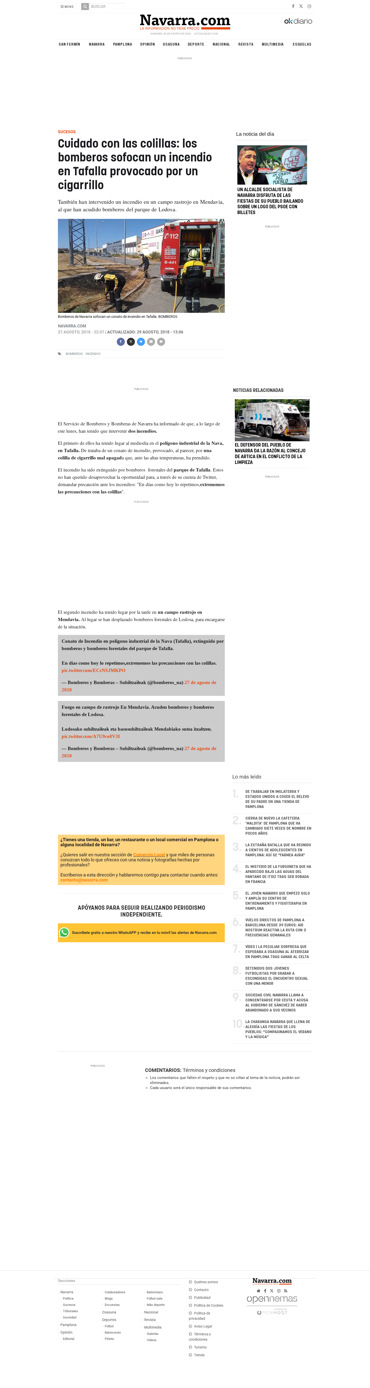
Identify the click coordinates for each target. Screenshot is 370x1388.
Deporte (196, 44)
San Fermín (69, 44)
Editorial (68, 1339)
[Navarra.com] (185, 20)
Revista (245, 44)
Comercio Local (149, 854)
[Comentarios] (161, 341)
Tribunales (70, 1311)
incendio (93, 354)
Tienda (199, 1355)
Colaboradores (115, 1292)
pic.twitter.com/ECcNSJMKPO (94, 670)
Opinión (147, 44)
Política (68, 1298)
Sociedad (69, 1317)
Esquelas (302, 44)
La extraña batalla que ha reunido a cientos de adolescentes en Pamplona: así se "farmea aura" (278, 850)
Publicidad (202, 1298)
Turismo (200, 1347)
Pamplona (122, 44)
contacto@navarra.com (84, 880)
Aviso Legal (203, 1326)
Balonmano (155, 1292)
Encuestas (112, 1305)
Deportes (109, 1320)
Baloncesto (113, 1332)
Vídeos (152, 1340)
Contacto (201, 1290)
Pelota (109, 1339)
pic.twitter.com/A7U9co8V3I (91, 736)
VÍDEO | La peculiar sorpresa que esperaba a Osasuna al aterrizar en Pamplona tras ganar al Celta (277, 952)
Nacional (221, 44)
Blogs (109, 1298)
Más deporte (156, 1305)
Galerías (153, 1334)
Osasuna (171, 44)
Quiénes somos (206, 1282)
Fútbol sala (154, 1298)
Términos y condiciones (209, 1070)
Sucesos (69, 1305)
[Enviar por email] (151, 341)
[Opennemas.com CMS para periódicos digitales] (272, 1304)
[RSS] (285, 1291)
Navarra (97, 44)
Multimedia (273, 44)
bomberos (74, 354)
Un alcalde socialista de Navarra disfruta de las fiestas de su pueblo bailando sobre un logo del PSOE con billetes (270, 201)
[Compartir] (121, 341)
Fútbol (109, 1326)
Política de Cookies (208, 1305)
